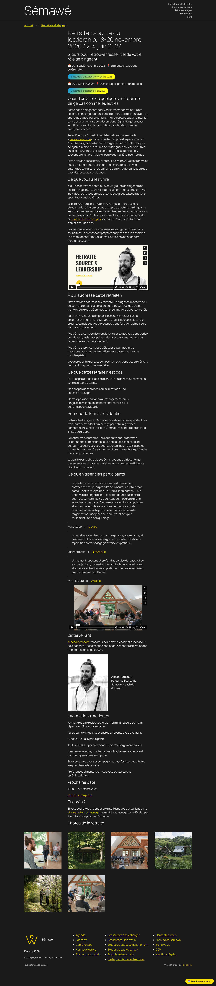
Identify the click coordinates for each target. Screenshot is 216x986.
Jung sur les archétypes (86, 219)
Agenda (80, 935)
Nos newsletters (86, 949)
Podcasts (81, 940)
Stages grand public (88, 954)
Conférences (84, 945)
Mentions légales (166, 954)
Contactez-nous (166, 935)
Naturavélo (99, 552)
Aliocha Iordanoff (78, 642)
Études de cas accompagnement (128, 945)
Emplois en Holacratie (121, 954)
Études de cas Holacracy (123, 949)
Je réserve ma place (80, 795)
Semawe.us (163, 945)
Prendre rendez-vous (201, 981)
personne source (80, 139)
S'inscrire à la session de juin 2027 (88, 90)
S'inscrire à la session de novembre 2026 (91, 76)
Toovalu (92, 526)
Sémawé (47, 10)
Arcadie (96, 581)
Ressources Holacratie (122, 940)
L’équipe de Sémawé (168, 940)
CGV (158, 949)
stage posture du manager (84, 812)
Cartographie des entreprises (126, 959)
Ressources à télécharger (124, 935)
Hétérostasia (187, 965)
